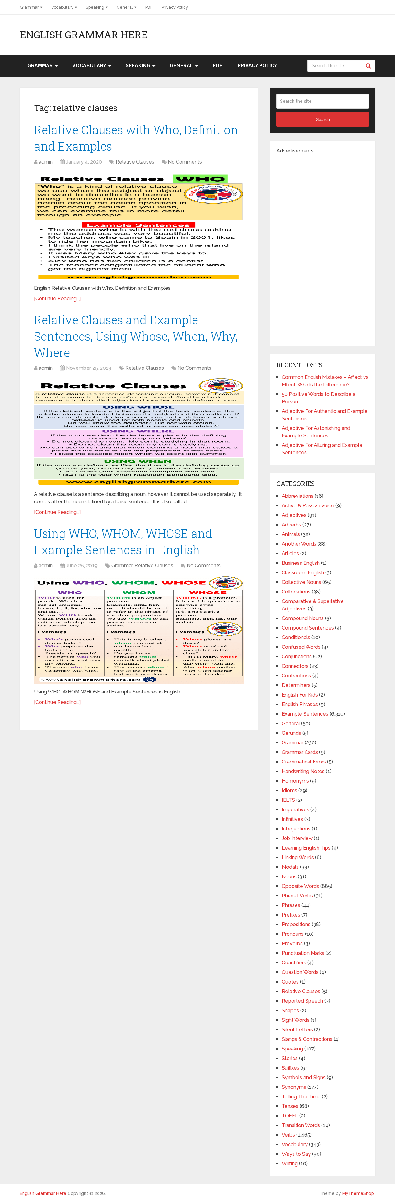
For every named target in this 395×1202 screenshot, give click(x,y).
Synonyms (294, 1087)
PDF (148, 7)
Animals (291, 534)
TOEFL (290, 1116)
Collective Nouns (301, 582)
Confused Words (301, 647)
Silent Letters (297, 1030)
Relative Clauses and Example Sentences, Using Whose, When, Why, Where (136, 336)
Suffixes (290, 1068)
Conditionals (296, 637)
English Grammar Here (84, 35)
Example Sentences (305, 714)
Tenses (290, 1106)
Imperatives (295, 810)
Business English (301, 563)
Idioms (289, 790)
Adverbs (291, 525)
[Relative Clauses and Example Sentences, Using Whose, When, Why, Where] (139, 432)
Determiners (296, 685)
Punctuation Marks (303, 953)
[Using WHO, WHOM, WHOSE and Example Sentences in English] (139, 630)
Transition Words (301, 1125)
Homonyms (295, 781)
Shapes (290, 1010)
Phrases (291, 905)
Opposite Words (300, 886)
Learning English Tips (306, 848)
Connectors (295, 666)
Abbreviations (298, 496)
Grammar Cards (300, 752)
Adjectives (294, 515)
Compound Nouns (303, 618)
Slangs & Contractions (307, 1039)
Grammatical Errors (304, 762)
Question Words (300, 972)
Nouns (289, 877)
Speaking (95, 7)
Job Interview (297, 838)
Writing (290, 1164)
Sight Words (296, 1020)
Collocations (296, 592)
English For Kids (300, 695)
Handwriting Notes (303, 771)
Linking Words (298, 857)
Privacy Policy (175, 7)
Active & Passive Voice (308, 506)
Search (369, 66)
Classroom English (303, 573)
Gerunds (291, 733)
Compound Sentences (308, 628)
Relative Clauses (135, 162)
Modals (290, 867)
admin (46, 162)
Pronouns (293, 934)
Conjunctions (297, 656)
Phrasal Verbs (297, 896)
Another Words (299, 544)
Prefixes (291, 915)
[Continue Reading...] (57, 299)
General (125, 7)
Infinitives (292, 819)
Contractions (296, 676)
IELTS (288, 800)
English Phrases (300, 704)
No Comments (185, 162)
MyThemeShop (358, 1193)
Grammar (29, 7)
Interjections (296, 829)
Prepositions (296, 924)
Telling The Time (301, 1097)
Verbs (288, 1135)
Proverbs (292, 943)
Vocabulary (62, 7)
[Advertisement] (322, 247)
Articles (290, 553)
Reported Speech (302, 1001)
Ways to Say (296, 1154)
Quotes (290, 982)
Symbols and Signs (304, 1077)
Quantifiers (294, 963)
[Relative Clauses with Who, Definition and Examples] (139, 226)
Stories (290, 1058)
